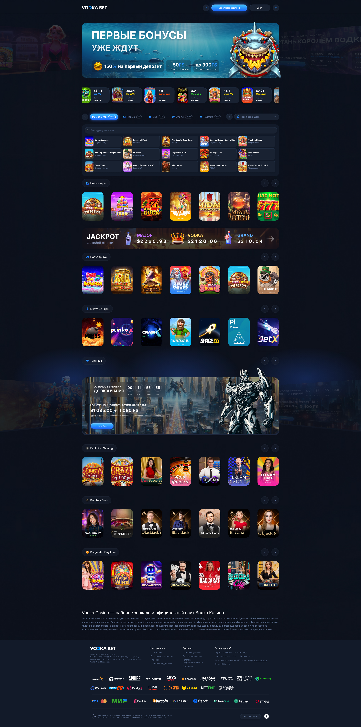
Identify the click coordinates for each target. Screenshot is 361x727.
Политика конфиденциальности (193, 661)
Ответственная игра (192, 656)
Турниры (154, 660)
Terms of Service (222, 664)
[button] (85, 117)
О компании (156, 652)
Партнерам (188, 666)
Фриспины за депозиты (161, 663)
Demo (92, 223)
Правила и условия (192, 652)
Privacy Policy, (260, 660)
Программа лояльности (161, 656)
